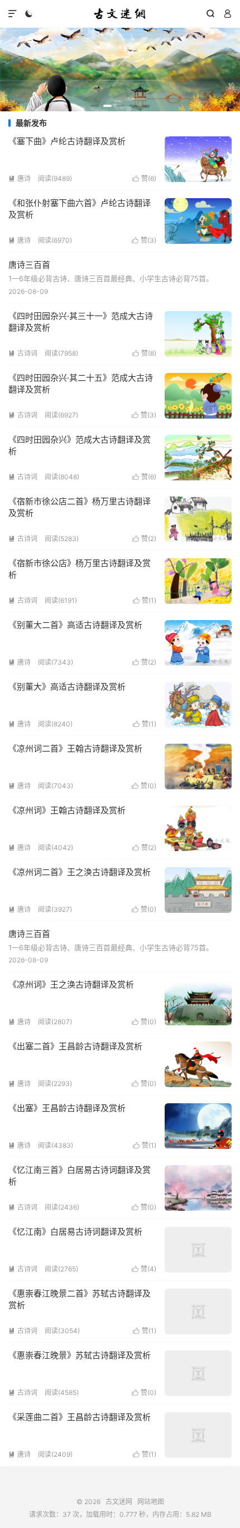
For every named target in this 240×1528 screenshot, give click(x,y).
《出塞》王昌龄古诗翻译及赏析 (67, 1108)
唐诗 (19, 178)
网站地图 (150, 1501)
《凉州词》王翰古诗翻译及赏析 (67, 810)
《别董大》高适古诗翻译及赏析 (67, 686)
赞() (144, 178)
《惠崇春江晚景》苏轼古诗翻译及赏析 (79, 1355)
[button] (94, 106)
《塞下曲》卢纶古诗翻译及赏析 (67, 141)
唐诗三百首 (29, 264)
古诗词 (22, 353)
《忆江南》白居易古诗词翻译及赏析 (75, 1231)
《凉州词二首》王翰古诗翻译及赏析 (75, 748)
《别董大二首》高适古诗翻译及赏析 (75, 625)
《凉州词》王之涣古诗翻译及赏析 (71, 984)
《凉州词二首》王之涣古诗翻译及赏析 (79, 872)
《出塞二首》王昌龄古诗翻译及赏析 (75, 1046)
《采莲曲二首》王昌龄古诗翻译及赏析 (79, 1417)
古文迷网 (120, 14)
